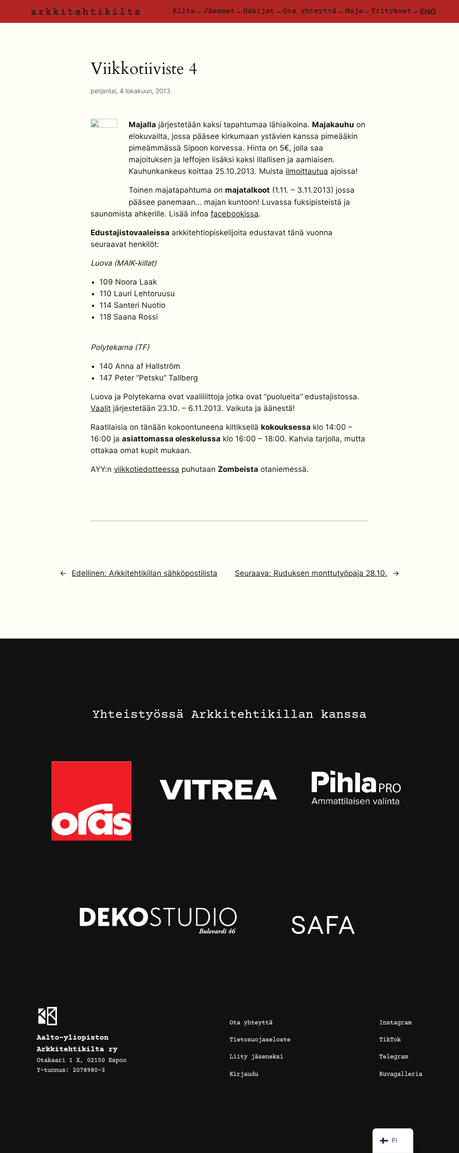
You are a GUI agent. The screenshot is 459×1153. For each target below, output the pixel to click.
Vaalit (101, 408)
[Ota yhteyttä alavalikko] (340, 11)
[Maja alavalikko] (367, 11)
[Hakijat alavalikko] (279, 11)
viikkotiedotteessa (146, 469)
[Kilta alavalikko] (199, 11)
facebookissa (235, 213)
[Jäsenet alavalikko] (239, 11)
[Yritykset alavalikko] (415, 11)
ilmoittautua (307, 171)
